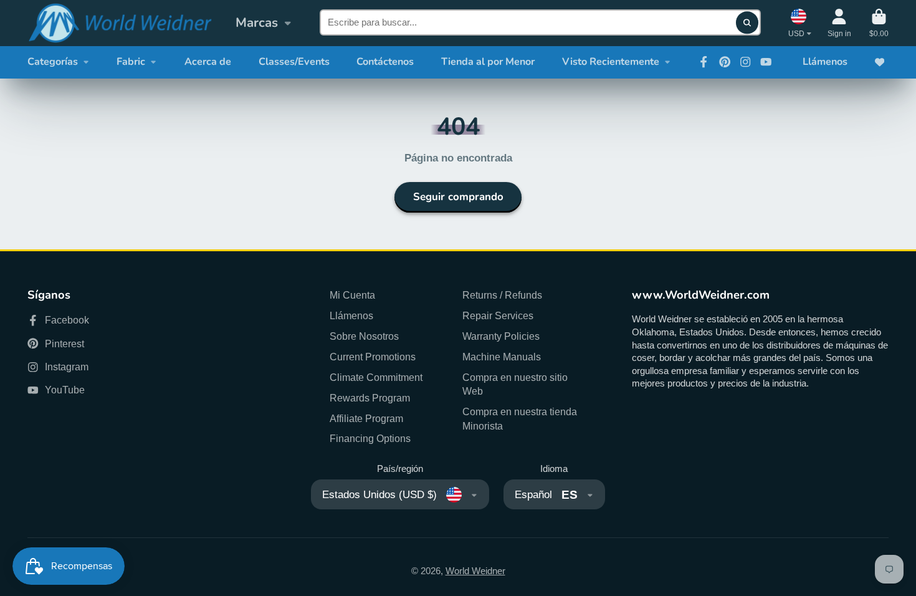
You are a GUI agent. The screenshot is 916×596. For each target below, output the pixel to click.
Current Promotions (373, 356)
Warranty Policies (501, 336)
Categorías (52, 62)
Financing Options (370, 438)
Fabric (131, 62)
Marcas (257, 22)
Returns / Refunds (502, 294)
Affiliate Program (366, 418)
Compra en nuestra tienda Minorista (519, 418)
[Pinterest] (724, 61)
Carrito (879, 23)
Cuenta (839, 23)
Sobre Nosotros (364, 336)
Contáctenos (385, 62)
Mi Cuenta (352, 294)
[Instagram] (745, 61)
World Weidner (475, 571)
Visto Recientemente (610, 62)
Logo (119, 23)
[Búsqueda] (747, 23)
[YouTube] (765, 61)
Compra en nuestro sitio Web (515, 384)
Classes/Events (294, 62)
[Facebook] (703, 61)
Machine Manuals (501, 356)
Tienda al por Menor (488, 62)
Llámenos (825, 62)
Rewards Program (370, 397)
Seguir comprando (458, 197)
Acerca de (207, 62)
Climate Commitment (376, 377)
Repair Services (497, 315)
